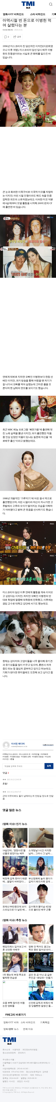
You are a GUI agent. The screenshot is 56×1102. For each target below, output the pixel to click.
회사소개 (6, 1050)
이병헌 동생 (15, 757)
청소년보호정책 (9, 1053)
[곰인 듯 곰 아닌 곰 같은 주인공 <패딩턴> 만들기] (41, 965)
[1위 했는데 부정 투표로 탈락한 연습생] (15, 965)
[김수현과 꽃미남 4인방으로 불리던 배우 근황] (41, 897)
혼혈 (12, 759)
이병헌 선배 (26, 757)
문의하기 (22, 1053)
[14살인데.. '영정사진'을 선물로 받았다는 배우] (15, 841)
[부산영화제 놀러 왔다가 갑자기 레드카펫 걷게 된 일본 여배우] (41, 869)
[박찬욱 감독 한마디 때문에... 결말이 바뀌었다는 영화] (15, 869)
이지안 (6, 759)
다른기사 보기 (48, 745)
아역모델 (35, 754)
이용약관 (16, 1050)
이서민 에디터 (8, 30)
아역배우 (44, 754)
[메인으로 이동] (28, 8)
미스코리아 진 (25, 754)
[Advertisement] (28, 158)
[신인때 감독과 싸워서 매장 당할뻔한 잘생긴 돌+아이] (41, 993)
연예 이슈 (28, 1029)
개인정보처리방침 (29, 1050)
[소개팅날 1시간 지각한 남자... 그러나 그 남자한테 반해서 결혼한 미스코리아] (41, 841)
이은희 (48, 757)
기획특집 (45, 1022)
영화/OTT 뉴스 (11, 1029)
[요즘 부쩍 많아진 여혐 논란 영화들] (15, 993)
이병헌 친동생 (38, 757)
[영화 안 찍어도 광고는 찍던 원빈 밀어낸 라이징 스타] (41, 937)
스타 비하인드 (37, 14)
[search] (50, 3)
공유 (19, 37)
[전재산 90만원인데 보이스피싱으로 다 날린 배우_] (15, 897)
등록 (49, 766)
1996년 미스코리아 (10, 754)
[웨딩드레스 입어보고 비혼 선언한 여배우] (15, 937)
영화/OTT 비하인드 (13, 14)
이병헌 (6, 757)
